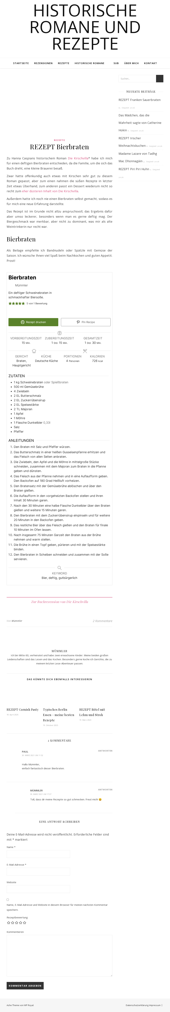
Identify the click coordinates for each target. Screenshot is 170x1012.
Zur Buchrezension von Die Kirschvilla (59, 601)
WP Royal (29, 1005)
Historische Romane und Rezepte (85, 26)
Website (11, 882)
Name (11, 847)
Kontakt (150, 63)
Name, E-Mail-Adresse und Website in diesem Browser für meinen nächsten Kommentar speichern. (57, 907)
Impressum (155, 1005)
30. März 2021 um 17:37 (40, 794)
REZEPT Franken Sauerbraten (140, 100)
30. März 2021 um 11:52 (32, 755)
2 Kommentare (102, 621)
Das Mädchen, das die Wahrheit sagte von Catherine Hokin (140, 122)
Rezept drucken (35, 322)
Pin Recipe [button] (88, 322)
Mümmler (17, 620)
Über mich (131, 63)
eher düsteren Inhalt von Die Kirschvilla (50, 191)
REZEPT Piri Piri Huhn (134, 169)
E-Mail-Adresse (16, 864)
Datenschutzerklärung (137, 1005)
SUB (116, 63)
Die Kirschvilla (78, 158)
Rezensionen (43, 63)
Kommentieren (15, 931)
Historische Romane (89, 63)
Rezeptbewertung (17, 917)
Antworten (105, 750)
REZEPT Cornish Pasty (23, 710)
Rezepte (63, 63)
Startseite (21, 63)
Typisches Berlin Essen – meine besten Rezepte (58, 715)
